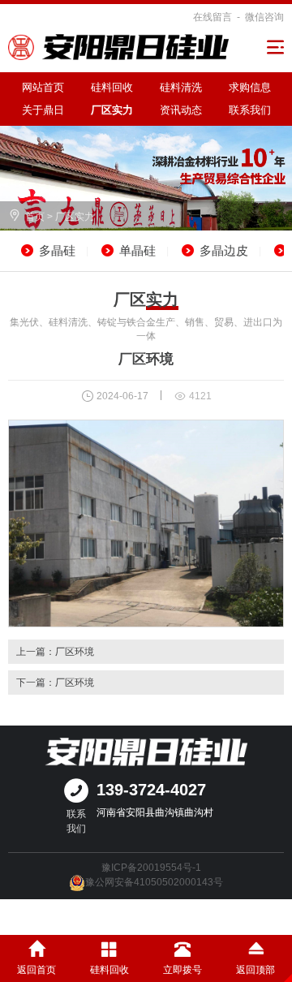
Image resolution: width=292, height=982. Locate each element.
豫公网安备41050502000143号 (154, 882)
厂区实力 (112, 110)
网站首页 (43, 87)
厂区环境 (74, 651)
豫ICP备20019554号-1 (151, 867)
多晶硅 (57, 250)
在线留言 (212, 17)
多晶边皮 (224, 250)
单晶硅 (137, 250)
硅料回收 (112, 87)
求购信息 (250, 87)
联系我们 (250, 110)
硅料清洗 (181, 87)
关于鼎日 (43, 110)
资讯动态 (181, 110)
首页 (35, 216)
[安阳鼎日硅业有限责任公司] (118, 47)
